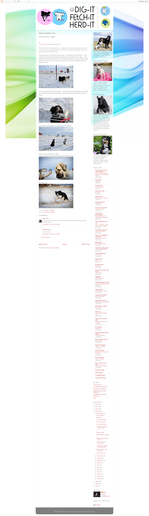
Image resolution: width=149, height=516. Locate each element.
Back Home (98, 307)
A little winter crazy (100, 335)
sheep (53, 212)
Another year (98, 340)
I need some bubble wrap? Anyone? (101, 446)
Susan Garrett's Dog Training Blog (101, 170)
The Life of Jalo (100, 191)
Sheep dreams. (42, 44)
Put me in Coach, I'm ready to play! (102, 427)
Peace (96, 260)
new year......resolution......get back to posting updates (101, 224)
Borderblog (98, 185)
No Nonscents (99, 264)
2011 (96, 409)
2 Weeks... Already (100, 346)
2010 (96, 411)
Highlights (97, 181)
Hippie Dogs (99, 259)
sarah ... (59, 44)
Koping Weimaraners (101, 221)
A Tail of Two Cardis (101, 207)
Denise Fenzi (99, 196)
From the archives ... (102, 424)
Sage (44, 218)
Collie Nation (99, 289)
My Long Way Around (101, 339)
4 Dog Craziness (100, 202)
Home (64, 244)
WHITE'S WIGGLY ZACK (102, 282)
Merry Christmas (99, 278)
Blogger (92, 511)
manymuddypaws (100, 253)
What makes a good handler (102, 302)
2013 (96, 404)
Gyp (44, 212)
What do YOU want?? (100, 238)
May (98, 469)
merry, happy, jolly (101, 419)
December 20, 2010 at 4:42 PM (51, 234)
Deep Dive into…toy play (101, 198)
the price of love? (101, 453)
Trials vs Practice (99, 359)
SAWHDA (98, 277)
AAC (94, 398)
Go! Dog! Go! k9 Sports (99, 389)
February (99, 476)
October (99, 458)
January (99, 478)
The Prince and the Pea (101, 365)
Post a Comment (45, 237)
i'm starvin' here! (100, 422)
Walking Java (98, 203)
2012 (96, 406)
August (99, 462)
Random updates (99, 186)
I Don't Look (98, 273)
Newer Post (43, 244)
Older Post (86, 244)
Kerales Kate (99, 372)
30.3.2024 (97, 192)
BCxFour (97, 311)
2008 (96, 483)
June (98, 467)
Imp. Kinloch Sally (99, 296)
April (98, 471)
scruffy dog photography (99, 214)
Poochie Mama (99, 357)
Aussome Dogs (99, 370)
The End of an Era (99, 209)
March (99, 474)
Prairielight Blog (100, 375)
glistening (99, 417)
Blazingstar (98, 242)
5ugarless (80, 511)
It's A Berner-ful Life (101, 230)
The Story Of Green (100, 231)
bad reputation (100, 415)
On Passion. (98, 254)
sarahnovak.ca (97, 384)
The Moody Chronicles (102, 248)
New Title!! (98, 266)
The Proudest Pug (100, 378)
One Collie (98, 180)
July (98, 465)
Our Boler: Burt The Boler (100, 386)
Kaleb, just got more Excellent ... (101, 450)
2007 (96, 486)
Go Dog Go (98, 327)
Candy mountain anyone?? (100, 442)
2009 (96, 481)
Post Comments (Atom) (52, 247)
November (100, 456)
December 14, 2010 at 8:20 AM (51, 224)
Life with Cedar (99, 350)
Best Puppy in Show (100, 243)
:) (96, 430)
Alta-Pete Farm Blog (101, 306)
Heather (45, 229)
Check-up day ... (100, 432)
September (100, 460)
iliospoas (48, 212)
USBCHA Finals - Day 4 (101, 291)
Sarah (104, 492)
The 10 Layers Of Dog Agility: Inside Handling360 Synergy (102, 174)
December (100, 413)
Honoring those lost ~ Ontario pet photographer (101, 216)
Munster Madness (100, 345)
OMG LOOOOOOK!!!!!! (101, 249)
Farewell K (98, 328)
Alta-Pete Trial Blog (101, 295)
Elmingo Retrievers (100, 300)
